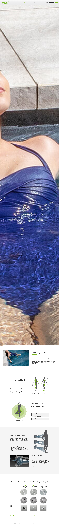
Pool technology (23, 2)
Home (3, 345)
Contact (31, 2)
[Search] (46, 2)
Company (27, 2)
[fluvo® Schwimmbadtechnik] (5, 2)
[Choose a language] (47, 2)
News (29, 2)
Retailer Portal (52, 2)
